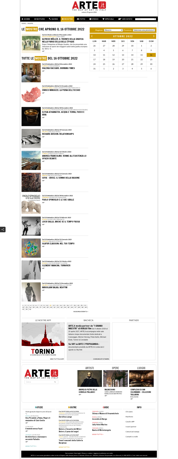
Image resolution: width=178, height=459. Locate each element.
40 (86, 307)
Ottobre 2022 (123, 36)
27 (40, 307)
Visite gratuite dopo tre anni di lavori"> (38, 416)
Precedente (92, 36)
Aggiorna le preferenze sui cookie (103, 453)
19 (78, 305)
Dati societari (69, 453)
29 (47, 307)
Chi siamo (129, 412)
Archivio (127, 19)
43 (30, 309)
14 (61, 305)
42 (27, 309)
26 (37, 307)
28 (44, 307)
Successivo (153, 36)
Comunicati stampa (132, 431)
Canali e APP (130, 422)
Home (27, 19)
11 (50, 305)
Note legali (77, 453)
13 (57, 305)
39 (82, 307)
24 (30, 307)
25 (33, 307)
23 (27, 307)
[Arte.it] (89, 6)
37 (75, 307)
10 (47, 305)
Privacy (84, 453)
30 (51, 307)
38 (79, 307)
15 (64, 305)
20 (81, 305)
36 (72, 307)
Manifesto (129, 417)
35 (68, 307)
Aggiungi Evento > (80, 311)
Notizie (40, 19)
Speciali (109, 19)
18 (75, 305)
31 (54, 307)
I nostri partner (131, 427)
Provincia (127, 30)
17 (71, 305)
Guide (54, 19)
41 (23, 309)
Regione (99, 30)
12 (54, 305)
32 (58, 307)
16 (68, 305)
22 (23, 307)
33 (61, 307)
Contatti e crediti (132, 436)
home (24, 23)
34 (65, 307)
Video (95, 19)
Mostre (68, 19)
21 (85, 305)
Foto (82, 19)
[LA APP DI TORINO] (43, 359)
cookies (90, 453)
